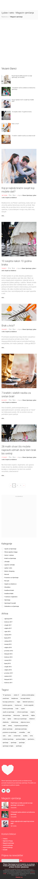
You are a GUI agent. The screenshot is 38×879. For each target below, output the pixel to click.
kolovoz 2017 (8, 622)
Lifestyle (7, 561)
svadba (25, 735)
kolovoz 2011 (8, 682)
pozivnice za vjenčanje (9, 732)
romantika (22, 732)
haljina (33, 715)
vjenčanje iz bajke (8, 746)
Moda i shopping (9, 571)
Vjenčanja (7, 600)
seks (4, 735)
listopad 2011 (8, 679)
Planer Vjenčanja (27, 195)
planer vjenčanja (7, 729)
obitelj (10, 725)
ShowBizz (7, 587)
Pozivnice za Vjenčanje (11, 577)
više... (3, 216)
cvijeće (32, 712)
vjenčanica (31, 739)
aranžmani (6, 698)
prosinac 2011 (8, 673)
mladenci (32, 719)
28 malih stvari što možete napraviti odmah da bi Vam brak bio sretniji (19, 450)
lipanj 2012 (7, 663)
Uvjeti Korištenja (7, 847)
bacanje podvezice (8, 702)
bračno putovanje (8, 708)
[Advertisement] (19, 43)
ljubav (9, 719)
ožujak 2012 (7, 666)
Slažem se (19, 877)
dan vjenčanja (7, 715)
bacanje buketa (25, 698)
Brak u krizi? (8, 325)
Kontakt (5, 849)
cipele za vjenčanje (8, 712)
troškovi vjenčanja (8, 739)
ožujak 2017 (7, 625)
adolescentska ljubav (28, 695)
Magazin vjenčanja (8, 843)
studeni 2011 (8, 676)
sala (28, 732)
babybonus (14, 698)
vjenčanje (13, 742)
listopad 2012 (8, 654)
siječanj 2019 (8, 618)
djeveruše (25, 715)
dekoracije (16, 715)
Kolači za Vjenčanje (10, 558)
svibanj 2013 (8, 641)
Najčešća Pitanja (8, 841)
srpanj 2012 (7, 660)
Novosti (6, 574)
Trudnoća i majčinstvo (10, 596)
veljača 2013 (8, 647)
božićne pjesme (7, 705)
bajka (18, 702)
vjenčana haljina (20, 739)
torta (31, 735)
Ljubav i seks (8, 568)
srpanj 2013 (7, 634)
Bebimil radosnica (28, 702)
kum (4, 719)
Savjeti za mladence (11, 197)
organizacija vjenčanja (21, 725)
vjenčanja (5, 742)
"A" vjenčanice (7, 695)
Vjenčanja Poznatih (10, 603)
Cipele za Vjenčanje (10, 549)
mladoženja (14, 722)
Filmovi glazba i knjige (11, 552)
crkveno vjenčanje (22, 712)
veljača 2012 (8, 670)
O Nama (5, 838)
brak (17, 708)
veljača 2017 (8, 628)
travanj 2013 (7, 644)
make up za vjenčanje (20, 719)
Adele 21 (16, 695)
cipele (23, 708)
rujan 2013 (7, 631)
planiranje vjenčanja (21, 729)
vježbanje (19, 746)
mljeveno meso (25, 722)
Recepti (6, 581)
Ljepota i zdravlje (9, 565)
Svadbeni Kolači (9, 590)
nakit (4, 725)
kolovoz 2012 (8, 657)
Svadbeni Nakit (8, 593)
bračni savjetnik (28, 705)
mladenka (6, 722)
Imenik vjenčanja (8, 845)
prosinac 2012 (8, 650)
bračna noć (18, 705)
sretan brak (17, 735)
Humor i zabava (9, 555)
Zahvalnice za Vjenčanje (11, 606)
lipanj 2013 (7, 638)
